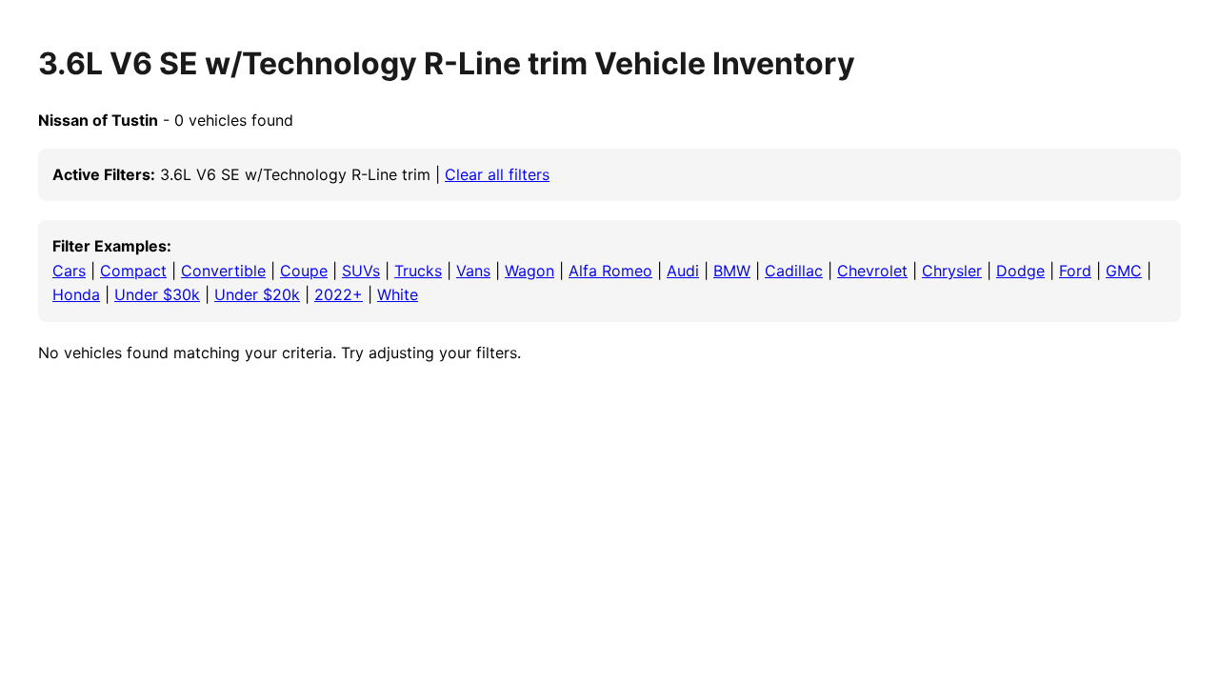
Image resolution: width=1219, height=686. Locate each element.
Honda (76, 294)
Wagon (529, 270)
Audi (683, 270)
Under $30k (157, 294)
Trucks (418, 270)
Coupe (304, 270)
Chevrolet (872, 270)
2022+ (338, 294)
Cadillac (794, 270)
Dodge (1020, 270)
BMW (731, 270)
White (397, 294)
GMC (1124, 270)
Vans (473, 270)
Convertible (223, 270)
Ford (1075, 270)
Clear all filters (497, 174)
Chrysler (952, 270)
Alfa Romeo (610, 270)
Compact (133, 270)
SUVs (361, 270)
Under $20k (257, 294)
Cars (69, 270)
